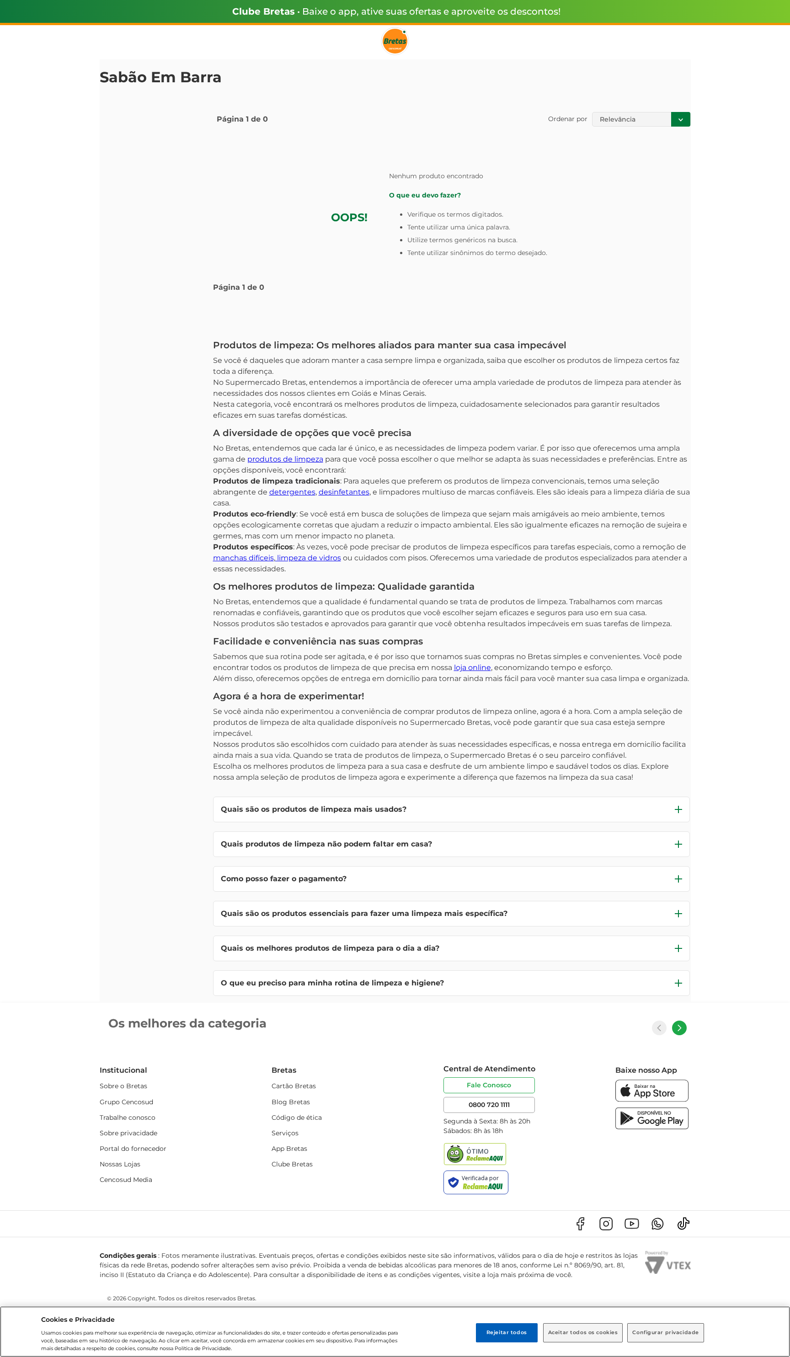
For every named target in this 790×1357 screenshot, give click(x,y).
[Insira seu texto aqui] (652, 1099)
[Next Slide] (679, 1028)
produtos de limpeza (285, 459)
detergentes (292, 492)
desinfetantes (344, 492)
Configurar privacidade (665, 1332)
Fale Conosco (489, 1085)
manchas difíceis (243, 557)
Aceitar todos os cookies (583, 1332)
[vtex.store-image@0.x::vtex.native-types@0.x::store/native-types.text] (580, 1223)
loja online (472, 667)
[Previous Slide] (659, 1028)
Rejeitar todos (506, 1332)
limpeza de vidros (308, 557)
